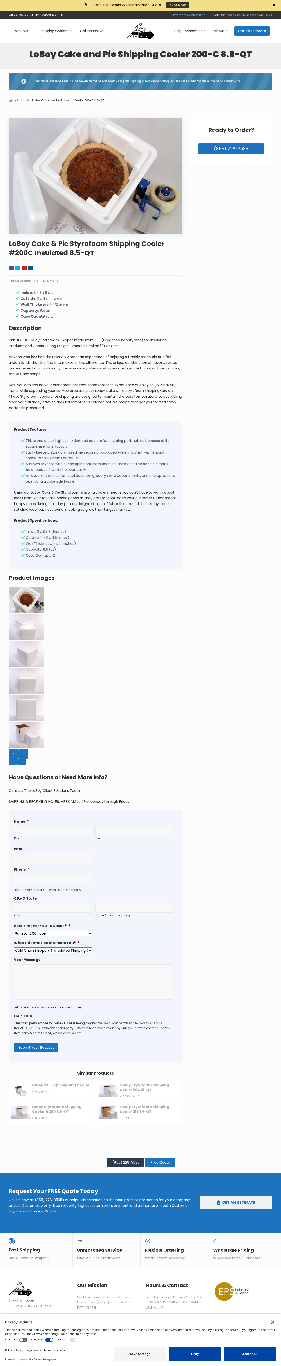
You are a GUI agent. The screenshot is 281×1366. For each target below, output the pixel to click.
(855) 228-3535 (261, 14)
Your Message (27, 960)
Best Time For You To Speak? (42, 926)
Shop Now (178, 5)
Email (21, 849)
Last (99, 838)
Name (21, 821)
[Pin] (24, 268)
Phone (21, 869)
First (17, 838)
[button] (275, 5)
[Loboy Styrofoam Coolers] (11, 100)
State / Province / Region (115, 915)
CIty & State (25, 898)
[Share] (11, 268)
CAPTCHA (23, 1016)
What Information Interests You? (46, 943)
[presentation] (13, 754)
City (17, 915)
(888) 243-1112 (236, 14)
